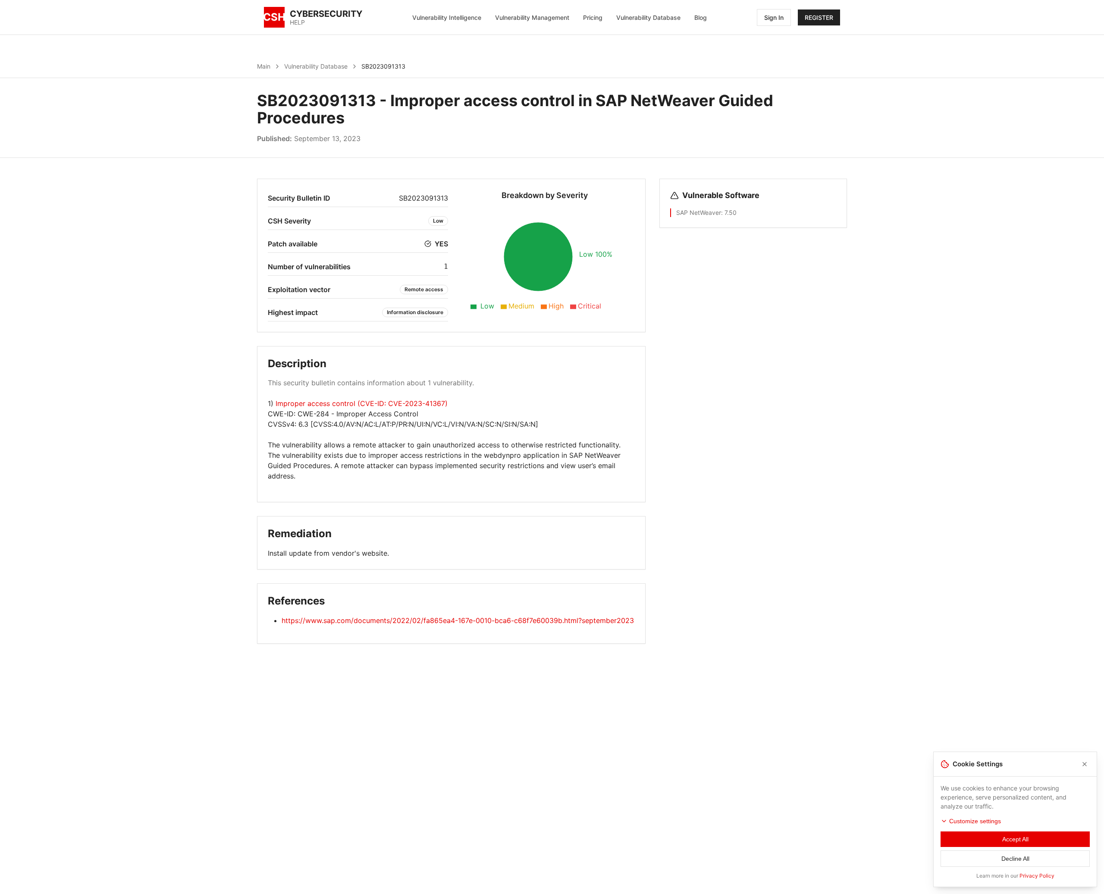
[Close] (1084, 764)
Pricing (592, 17)
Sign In (774, 17)
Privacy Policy (1036, 875)
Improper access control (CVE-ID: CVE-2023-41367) (362, 403)
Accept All (1015, 839)
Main (263, 66)
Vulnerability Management (532, 17)
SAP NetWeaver (698, 212)
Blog (700, 17)
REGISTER (819, 17)
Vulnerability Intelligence (446, 17)
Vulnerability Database (648, 17)
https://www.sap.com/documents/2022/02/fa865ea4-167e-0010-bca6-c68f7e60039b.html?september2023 (458, 620)
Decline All (1015, 858)
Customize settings (975, 821)
